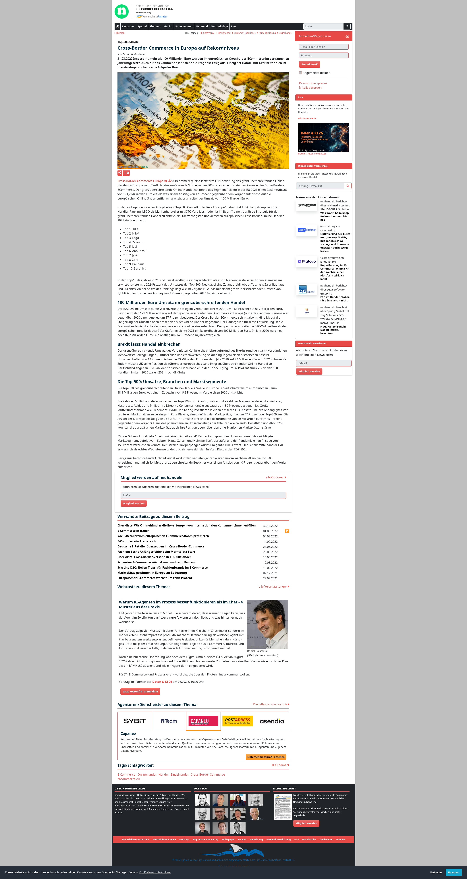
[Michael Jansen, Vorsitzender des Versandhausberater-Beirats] (255, 813)
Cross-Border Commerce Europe (140, 181)
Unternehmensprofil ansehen (266, 757)
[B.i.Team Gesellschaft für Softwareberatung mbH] (169, 721)
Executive (128, 26)
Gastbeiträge (219, 26)
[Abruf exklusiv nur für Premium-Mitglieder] (287, 531)
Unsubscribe (309, 839)
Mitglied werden (133, 503)
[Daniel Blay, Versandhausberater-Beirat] (220, 799)
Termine (340, 839)
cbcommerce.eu (128, 779)
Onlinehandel (285, 32)
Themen (155, 26)
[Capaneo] (203, 721)
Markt (167, 26)
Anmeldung (256, 839)
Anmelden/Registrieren (315, 36)
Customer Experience (244, 32)
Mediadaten (326, 839)
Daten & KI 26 (162, 682)
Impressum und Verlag (205, 839)
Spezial (142, 26)
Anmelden (308, 64)
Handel (163, 774)
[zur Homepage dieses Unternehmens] (165, 181)
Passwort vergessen (313, 83)
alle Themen (279, 765)
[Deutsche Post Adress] (237, 721)
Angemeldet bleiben (316, 73)
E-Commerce (208, 32)
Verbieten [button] (436, 872)
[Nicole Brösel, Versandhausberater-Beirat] (237, 799)
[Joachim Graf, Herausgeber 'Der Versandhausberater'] (255, 799)
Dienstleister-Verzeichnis (270, 704)
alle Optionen (275, 477)
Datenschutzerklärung (278, 839)
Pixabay (144, 166)
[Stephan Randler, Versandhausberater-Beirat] (202, 827)
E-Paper (242, 839)
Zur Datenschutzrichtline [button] (155, 872)
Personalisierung (267, 32)
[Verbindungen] (170, 181)
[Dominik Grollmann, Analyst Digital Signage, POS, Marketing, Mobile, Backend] (202, 813)
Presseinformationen (164, 839)
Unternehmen (184, 26)
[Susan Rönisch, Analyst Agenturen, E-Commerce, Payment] (220, 827)
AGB (296, 839)
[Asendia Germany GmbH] (272, 721)
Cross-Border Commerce (208, 774)
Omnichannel (224, 32)
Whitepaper (228, 839)
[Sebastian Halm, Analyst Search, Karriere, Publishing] (220, 813)
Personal (202, 26)
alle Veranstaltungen (273, 586)
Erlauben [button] (453, 872)
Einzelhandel (179, 774)
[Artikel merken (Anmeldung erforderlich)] (126, 173)
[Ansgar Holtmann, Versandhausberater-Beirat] (237, 813)
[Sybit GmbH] (134, 721)
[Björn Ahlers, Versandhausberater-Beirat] (202, 799)
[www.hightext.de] (233, 850)
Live (233, 26)
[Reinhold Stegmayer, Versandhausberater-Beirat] (237, 827)
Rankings (184, 839)
